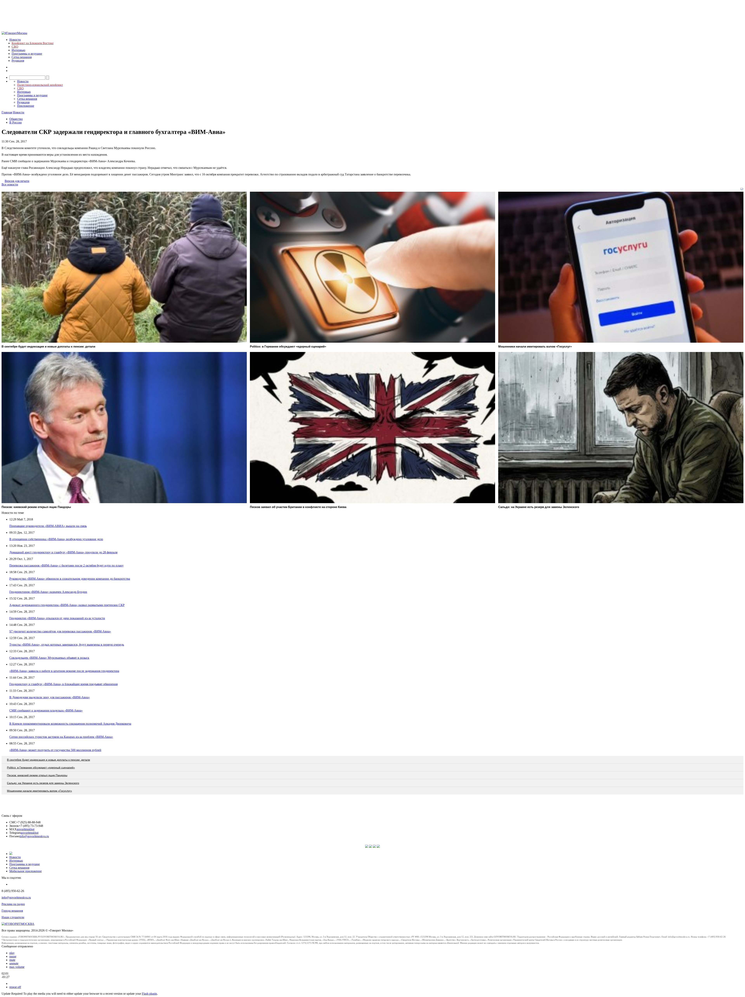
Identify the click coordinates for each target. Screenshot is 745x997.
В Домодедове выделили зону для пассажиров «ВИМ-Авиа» (49, 697)
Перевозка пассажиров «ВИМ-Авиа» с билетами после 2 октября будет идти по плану (66, 565)
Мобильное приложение (25, 871)
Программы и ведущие (27, 53)
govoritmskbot (25, 829)
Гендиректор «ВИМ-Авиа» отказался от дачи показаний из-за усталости (57, 618)
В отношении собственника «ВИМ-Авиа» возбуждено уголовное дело (56, 539)
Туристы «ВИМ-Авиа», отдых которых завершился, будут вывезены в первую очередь (66, 644)
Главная (7, 112)
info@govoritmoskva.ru (34, 836)
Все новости (10, 184)
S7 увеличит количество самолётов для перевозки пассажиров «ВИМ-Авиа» (60, 631)
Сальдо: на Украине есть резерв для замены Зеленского (43, 783)
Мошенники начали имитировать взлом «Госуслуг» (39, 790)
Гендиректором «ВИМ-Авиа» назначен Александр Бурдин (48, 591)
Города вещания (12, 910)
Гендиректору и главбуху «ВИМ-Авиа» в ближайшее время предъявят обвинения (63, 684)
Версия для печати (17, 181)
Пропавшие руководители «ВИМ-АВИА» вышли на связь (48, 526)
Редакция (18, 60)
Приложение (25, 105)
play (12, 953)
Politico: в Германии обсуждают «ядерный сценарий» (41, 767)
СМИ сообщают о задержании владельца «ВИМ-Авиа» (46, 710)
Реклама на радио (13, 904)
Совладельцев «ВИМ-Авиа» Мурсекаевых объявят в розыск (49, 657)
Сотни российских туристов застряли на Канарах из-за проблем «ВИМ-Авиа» (61, 736)
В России (15, 122)
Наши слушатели (13, 917)
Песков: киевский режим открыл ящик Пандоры (37, 775)
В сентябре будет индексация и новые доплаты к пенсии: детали (48, 759)
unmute (13, 963)
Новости (15, 39)
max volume (16, 967)
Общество (16, 119)
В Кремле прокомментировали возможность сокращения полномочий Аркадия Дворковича (70, 723)
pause (12, 956)
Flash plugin (149, 993)
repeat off (15, 987)
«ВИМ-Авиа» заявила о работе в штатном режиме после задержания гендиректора (64, 671)
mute (12, 960)
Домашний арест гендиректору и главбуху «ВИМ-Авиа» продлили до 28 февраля (63, 552)
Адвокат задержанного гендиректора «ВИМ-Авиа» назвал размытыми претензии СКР (67, 605)
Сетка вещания (22, 57)
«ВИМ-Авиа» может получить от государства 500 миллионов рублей (55, 750)
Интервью (18, 50)
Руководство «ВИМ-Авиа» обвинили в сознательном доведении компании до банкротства (69, 578)
